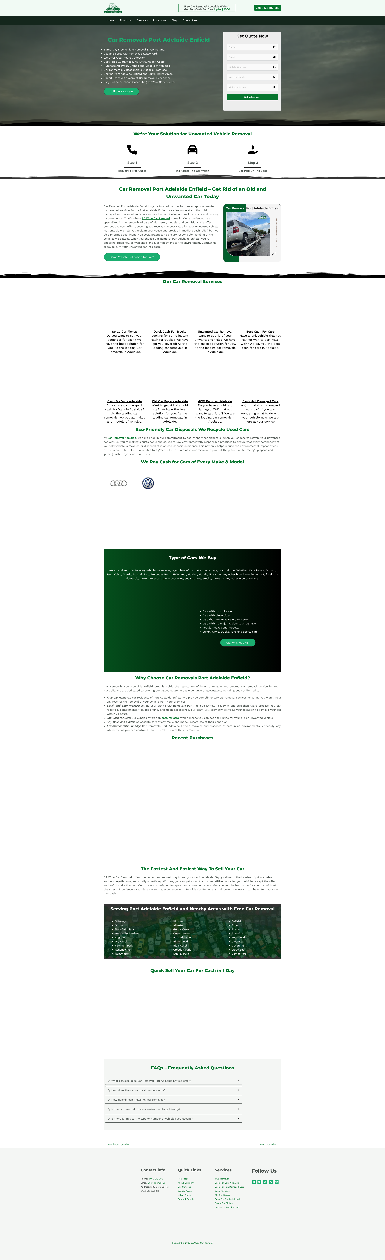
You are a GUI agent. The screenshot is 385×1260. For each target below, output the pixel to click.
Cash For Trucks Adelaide (228, 1133)
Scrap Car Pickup (124, 297)
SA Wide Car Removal (156, 218)
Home (110, 20)
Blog (174, 20)
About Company (186, 1117)
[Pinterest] (271, 1116)
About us (125, 20)
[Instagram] (265, 1116)
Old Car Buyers (222, 1129)
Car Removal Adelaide (122, 372)
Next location (270, 1079)
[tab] (173, 1015)
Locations (159, 20)
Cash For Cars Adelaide (227, 1117)
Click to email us (156, 1117)
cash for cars (170, 652)
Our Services (184, 1121)
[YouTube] (277, 1116)
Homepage (183, 1113)
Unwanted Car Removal (215, 301)
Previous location (117, 1079)
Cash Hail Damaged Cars (260, 336)
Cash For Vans (222, 1125)
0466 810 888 (156, 1113)
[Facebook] (254, 1116)
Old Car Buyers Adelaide (170, 336)
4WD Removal (222, 1113)
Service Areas (185, 1125)
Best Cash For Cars (260, 297)
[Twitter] (259, 1116)
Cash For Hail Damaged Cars (229, 1121)
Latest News (184, 1129)
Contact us (190, 20)
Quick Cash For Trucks (170, 301)
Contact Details (186, 1133)
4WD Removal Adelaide (215, 336)
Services (142, 20)
